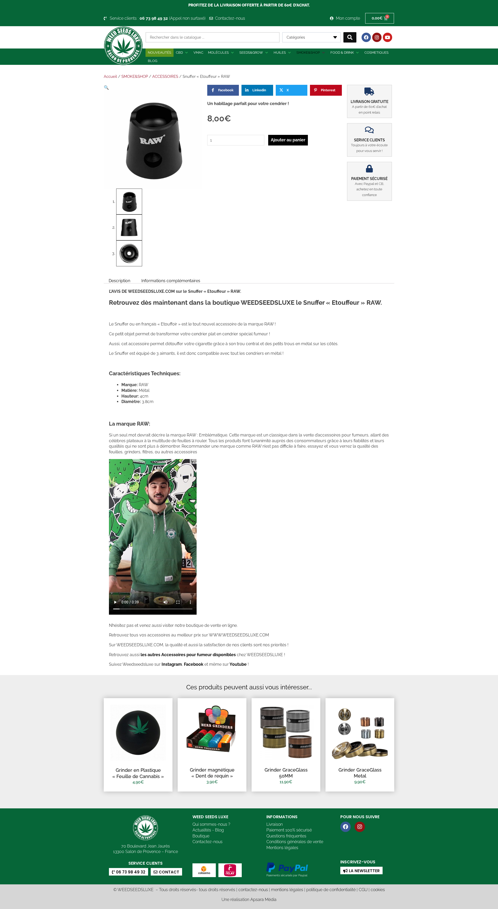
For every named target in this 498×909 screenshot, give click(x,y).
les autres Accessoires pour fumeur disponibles (188, 654)
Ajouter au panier (288, 139)
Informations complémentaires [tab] (170, 280)
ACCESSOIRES (165, 76)
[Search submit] (349, 37)
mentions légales (287, 889)
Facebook (193, 664)
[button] (182, 52)
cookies (378, 889)
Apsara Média (263, 899)
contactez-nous (253, 889)
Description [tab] (119, 280)
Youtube (239, 664)
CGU (363, 889)
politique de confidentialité (331, 889)
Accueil (110, 76)
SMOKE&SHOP (134, 76)
